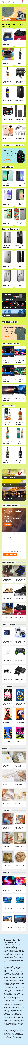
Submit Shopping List (10, 554)
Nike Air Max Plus (19, 43)
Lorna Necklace (6, 803)
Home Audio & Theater (10, 344)
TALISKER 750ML (6, 422)
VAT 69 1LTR (5, 460)
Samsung (17, 1016)
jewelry (16, 971)
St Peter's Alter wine (19, 62)
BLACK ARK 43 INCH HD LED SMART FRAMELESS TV (20, 360)
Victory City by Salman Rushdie (20, 703)
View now (7, 159)
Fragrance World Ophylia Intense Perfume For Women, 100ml (8, 138)
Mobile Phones (7, 167)
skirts (17, 977)
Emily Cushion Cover (19, 827)
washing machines (8, 1001)
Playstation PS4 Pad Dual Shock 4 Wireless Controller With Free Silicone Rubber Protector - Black (8, 43)
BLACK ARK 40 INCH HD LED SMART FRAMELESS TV (8, 360)
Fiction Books (7, 686)
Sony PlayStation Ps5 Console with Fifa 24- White (8, 679)
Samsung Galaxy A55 (7, 203)
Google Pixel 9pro (19, 222)
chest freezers (16, 1000)
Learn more (8, 524)
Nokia (13, 1016)
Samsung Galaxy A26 (7, 183)
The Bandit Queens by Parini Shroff (8, 703)
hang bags (20, 981)
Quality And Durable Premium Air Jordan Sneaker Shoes (20, 579)
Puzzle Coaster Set (7, 865)
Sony (11, 1017)
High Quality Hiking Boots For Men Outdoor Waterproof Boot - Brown (8, 617)
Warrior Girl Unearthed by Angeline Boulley (8, 722)
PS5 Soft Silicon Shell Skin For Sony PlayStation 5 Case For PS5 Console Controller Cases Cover (20, 660)
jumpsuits (21, 977)
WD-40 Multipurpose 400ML (8, 100)
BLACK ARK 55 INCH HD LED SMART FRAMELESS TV (20, 379)
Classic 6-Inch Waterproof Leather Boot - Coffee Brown (8, 579)
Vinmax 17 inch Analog (8, 908)
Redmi (17, 1017)
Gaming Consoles (8, 624)
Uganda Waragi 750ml (7, 81)
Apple (8, 1017)
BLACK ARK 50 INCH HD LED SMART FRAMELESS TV (8, 379)
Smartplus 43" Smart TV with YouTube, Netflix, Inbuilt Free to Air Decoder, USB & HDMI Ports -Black (8, 119)
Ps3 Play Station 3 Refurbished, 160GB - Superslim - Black (20, 679)
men (18, 973)
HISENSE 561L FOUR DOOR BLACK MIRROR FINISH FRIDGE (20, 245)
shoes (9, 971)
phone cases (11, 1026)
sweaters (13, 971)
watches (11, 981)
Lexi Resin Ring (6, 765)
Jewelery (5, 748)
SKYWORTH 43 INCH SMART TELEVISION (20, 398)
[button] (3, 14)
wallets (5, 983)
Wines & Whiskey (8, 406)
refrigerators (10, 1000)
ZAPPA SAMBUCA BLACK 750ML (20, 460)
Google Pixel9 (6, 222)
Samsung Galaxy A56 (20, 203)
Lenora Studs (18, 765)
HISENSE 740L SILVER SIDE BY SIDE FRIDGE (8, 284)
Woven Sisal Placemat (20, 865)
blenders (22, 1000)
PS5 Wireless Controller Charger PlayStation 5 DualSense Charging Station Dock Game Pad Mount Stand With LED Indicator (20, 641)
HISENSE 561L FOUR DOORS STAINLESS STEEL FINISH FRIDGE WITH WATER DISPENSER (8, 245)
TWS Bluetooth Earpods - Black (8, 62)
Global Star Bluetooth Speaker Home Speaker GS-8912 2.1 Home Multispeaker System (20, 119)
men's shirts (13, 976)
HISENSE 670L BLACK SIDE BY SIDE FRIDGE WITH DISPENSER (20, 265)
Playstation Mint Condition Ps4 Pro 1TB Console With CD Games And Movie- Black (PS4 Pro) (8, 641)
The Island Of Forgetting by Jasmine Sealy (20, 741)
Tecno (5, 1017)
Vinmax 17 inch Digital (20, 908)
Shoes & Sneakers (8, 562)
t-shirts (18, 976)
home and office (7, 996)
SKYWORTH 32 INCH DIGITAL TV (8, 398)
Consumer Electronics (10, 229)
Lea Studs (5, 784)
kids (7, 974)
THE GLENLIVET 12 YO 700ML (8, 441)
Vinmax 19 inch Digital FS (20, 927)
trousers (22, 976)
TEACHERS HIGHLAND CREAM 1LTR (20, 422)
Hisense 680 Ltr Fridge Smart (20, 100)
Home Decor (6, 810)
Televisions (6, 872)
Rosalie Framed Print (19, 846)
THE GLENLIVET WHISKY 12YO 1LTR (20, 441)
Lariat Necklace (18, 784)
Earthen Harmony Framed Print (8, 846)
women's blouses (7, 977)
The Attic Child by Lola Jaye (20, 722)
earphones (17, 1026)
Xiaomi (14, 1017)
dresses (13, 977)
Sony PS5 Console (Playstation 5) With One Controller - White (8, 660)
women (21, 973)
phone (11, 1006)
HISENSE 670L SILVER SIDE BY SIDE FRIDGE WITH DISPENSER (8, 265)
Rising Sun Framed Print (8, 827)
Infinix (20, 1016)
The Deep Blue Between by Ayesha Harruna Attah (8, 741)
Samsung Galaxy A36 (20, 183)
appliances (11, 994)
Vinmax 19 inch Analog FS (8, 927)
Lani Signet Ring (18, 803)
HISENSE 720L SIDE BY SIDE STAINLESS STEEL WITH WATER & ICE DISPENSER (20, 284)
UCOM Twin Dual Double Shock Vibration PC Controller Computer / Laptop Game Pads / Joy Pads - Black (20, 81)
